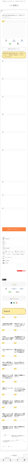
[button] (18, 44)
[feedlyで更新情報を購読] (14, 302)
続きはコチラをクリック (14, 229)
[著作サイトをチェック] (11, 302)
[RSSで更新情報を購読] (17, 302)
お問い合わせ (7, 457)
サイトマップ (21, 457)
